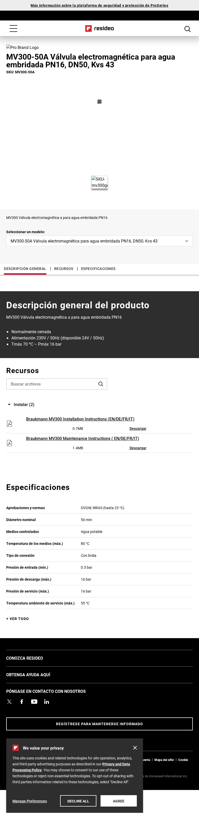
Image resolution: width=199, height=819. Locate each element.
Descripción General (25, 268)
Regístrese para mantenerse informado (99, 723)
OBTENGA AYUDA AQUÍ (36, 674)
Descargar (138, 428)
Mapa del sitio (164, 760)
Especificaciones (98, 268)
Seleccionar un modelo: (25, 231)
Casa (99, 28)
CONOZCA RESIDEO (32, 658)
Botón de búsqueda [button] (187, 29)
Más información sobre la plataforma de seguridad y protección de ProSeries (99, 5)
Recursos (63, 268)
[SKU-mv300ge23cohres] (99, 101)
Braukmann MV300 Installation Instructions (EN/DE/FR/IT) (80, 419)
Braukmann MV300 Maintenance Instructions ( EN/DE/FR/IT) (82, 438)
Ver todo (19, 618)
